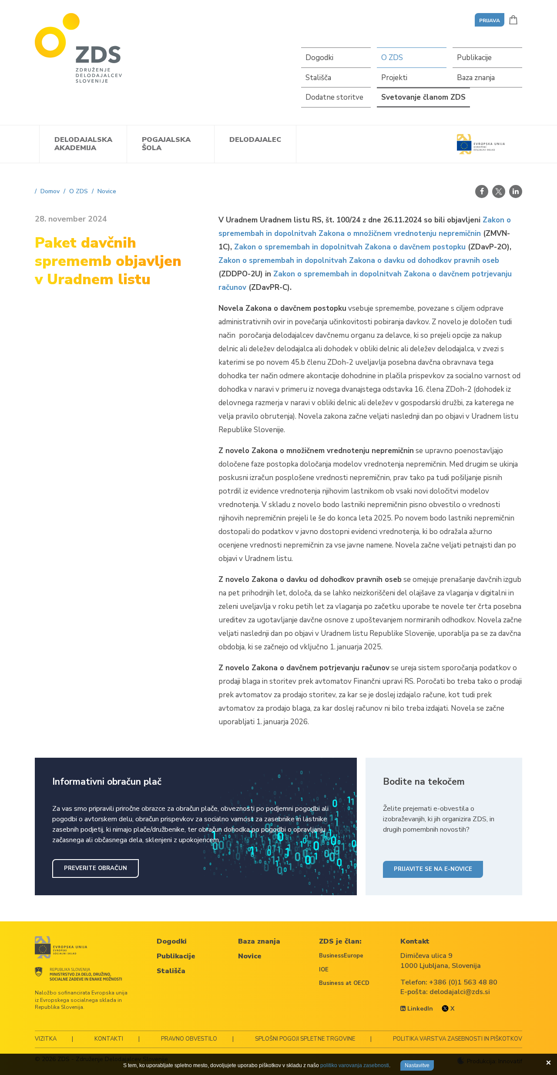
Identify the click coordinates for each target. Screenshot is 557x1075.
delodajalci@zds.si (459, 992)
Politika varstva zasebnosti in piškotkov (457, 1039)
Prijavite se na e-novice (433, 869)
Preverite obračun (95, 868)
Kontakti (108, 1039)
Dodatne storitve (334, 97)
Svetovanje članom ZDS (423, 97)
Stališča (318, 78)
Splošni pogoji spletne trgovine (305, 1039)
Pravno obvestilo (189, 1039)
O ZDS (392, 58)
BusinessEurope (341, 956)
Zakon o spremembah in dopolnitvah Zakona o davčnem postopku (350, 247)
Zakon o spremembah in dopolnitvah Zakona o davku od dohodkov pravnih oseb (358, 260)
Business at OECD (344, 983)
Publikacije (474, 58)
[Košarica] (513, 19)
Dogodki (319, 58)
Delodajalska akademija (83, 144)
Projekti (394, 78)
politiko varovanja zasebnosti (354, 1065)
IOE (324, 970)
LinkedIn (419, 1008)
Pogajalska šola (166, 144)
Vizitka (46, 1039)
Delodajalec (255, 139)
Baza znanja (476, 78)
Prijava (489, 20)
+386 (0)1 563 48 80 (463, 982)
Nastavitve (417, 1065)
